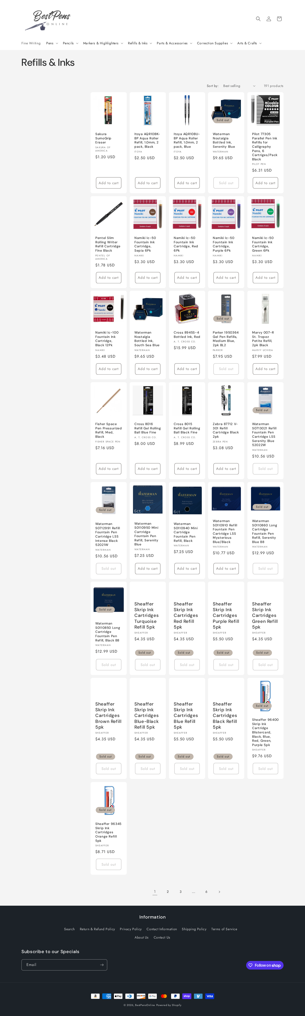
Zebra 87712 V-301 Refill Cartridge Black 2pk (226, 430)
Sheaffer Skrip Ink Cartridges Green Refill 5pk (265, 615)
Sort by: (213, 85)
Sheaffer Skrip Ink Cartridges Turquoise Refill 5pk (146, 615)
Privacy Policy (131, 928)
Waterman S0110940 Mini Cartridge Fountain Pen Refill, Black (186, 532)
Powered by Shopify (169, 1005)
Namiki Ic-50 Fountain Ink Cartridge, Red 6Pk (186, 244)
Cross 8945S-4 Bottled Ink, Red (187, 335)
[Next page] (219, 892)
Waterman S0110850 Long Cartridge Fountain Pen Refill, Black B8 (107, 632)
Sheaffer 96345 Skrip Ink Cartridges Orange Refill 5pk (108, 832)
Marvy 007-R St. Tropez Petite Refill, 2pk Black (263, 339)
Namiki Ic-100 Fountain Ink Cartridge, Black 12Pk (106, 339)
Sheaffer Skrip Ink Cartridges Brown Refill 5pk (108, 715)
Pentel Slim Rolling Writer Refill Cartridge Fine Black (108, 244)
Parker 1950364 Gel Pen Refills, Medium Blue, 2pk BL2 (226, 339)
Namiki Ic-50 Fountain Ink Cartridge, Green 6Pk (263, 244)
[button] (51, 43)
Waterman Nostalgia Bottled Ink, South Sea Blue (147, 339)
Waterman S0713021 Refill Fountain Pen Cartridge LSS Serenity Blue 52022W (264, 434)
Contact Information (162, 928)
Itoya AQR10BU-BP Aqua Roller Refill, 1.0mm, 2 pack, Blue (187, 140)
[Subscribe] (102, 964)
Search (69, 928)
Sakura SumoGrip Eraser (103, 138)
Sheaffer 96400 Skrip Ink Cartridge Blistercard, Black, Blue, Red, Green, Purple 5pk (265, 732)
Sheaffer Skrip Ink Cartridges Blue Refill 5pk (186, 715)
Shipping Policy (194, 928)
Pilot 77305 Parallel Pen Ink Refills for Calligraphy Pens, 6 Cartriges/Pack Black (265, 146)
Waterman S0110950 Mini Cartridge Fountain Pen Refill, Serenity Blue (146, 533)
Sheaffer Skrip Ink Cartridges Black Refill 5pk (225, 715)
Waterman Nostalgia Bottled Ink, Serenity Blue (224, 140)
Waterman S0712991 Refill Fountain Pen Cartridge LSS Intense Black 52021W (107, 534)
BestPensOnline (145, 1005)
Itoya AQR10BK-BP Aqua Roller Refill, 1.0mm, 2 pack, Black (147, 140)
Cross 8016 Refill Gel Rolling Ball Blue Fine (147, 428)
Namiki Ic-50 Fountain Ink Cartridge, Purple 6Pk (223, 244)
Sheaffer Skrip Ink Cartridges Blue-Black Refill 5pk (146, 715)
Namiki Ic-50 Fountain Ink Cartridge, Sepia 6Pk (145, 244)
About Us (142, 937)
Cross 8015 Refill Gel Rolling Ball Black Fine (187, 428)
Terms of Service (224, 928)
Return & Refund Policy (97, 928)
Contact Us (162, 937)
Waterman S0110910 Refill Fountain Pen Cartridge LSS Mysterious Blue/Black (225, 531)
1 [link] (155, 891)
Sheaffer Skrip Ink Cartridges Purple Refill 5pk (226, 615)
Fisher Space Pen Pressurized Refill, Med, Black (108, 430)
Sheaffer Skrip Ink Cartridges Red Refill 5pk (186, 615)
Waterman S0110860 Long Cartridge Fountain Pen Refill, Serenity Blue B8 (264, 531)
